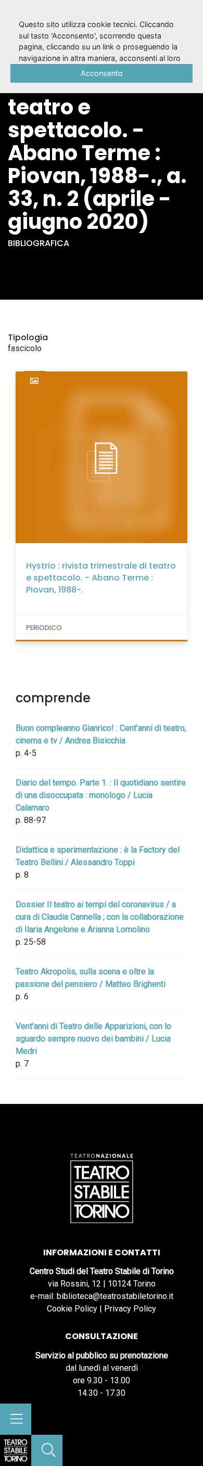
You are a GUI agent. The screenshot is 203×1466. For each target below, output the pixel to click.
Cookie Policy (72, 1309)
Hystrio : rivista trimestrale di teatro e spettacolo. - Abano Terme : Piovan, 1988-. (101, 578)
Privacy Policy (130, 1309)
